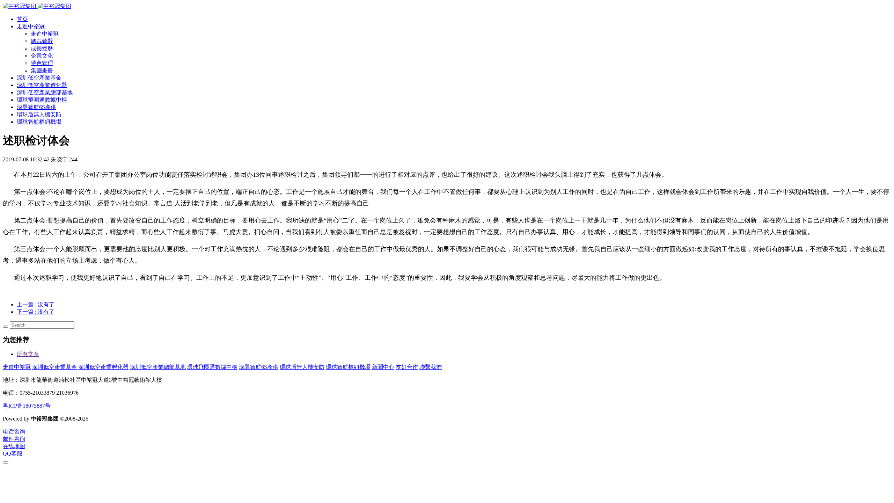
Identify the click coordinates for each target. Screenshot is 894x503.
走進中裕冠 (17, 367)
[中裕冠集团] (37, 6)
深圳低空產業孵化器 (103, 367)
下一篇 (35, 312)
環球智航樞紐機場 (348, 367)
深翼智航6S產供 (258, 367)
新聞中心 (383, 367)
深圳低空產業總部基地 (158, 367)
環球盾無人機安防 (302, 367)
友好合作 (407, 367)
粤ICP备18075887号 (27, 406)
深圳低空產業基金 (54, 367)
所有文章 (28, 354)
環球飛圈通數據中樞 (212, 367)
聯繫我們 (430, 367)
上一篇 (35, 304)
